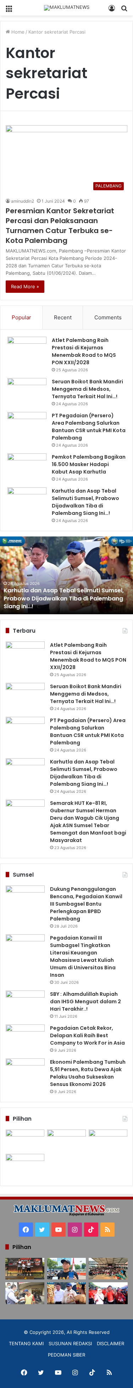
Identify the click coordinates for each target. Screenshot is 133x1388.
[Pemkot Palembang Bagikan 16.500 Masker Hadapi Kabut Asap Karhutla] (26, 466)
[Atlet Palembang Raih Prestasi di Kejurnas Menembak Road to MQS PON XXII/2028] (26, 350)
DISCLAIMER (110, 1343)
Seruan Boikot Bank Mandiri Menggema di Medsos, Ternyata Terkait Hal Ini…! (87, 389)
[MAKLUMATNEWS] (66, 8)
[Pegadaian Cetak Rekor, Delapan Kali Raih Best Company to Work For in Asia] (25, 1037)
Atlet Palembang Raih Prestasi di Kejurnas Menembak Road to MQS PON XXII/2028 (84, 351)
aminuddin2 (22, 201)
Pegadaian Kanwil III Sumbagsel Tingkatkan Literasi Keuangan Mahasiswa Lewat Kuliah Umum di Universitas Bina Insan (83, 956)
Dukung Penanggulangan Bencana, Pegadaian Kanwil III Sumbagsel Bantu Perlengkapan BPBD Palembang (86, 903)
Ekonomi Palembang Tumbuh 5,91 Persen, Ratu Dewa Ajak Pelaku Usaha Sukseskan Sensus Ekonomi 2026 (88, 1073)
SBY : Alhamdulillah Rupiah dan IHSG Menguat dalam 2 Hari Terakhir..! (85, 1001)
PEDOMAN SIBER (66, 1355)
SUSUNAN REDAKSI (70, 1343)
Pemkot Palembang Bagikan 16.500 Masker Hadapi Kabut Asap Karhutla (89, 464)
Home (17, 32)
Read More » (25, 286)
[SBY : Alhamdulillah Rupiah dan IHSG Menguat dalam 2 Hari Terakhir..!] (25, 1004)
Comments (108, 317)
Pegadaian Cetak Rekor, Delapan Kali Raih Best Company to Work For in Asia (87, 1035)
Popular (21, 317)
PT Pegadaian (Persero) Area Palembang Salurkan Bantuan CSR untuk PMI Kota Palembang (89, 426)
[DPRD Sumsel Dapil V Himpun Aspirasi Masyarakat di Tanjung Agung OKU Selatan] (66, 1140)
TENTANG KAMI (26, 1343)
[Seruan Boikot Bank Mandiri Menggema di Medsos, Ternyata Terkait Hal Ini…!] (26, 391)
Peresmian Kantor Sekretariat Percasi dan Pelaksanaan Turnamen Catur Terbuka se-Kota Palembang (60, 225)
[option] (66, 575)
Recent (63, 317)
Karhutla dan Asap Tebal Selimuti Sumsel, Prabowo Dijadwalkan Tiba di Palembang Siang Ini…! (85, 502)
